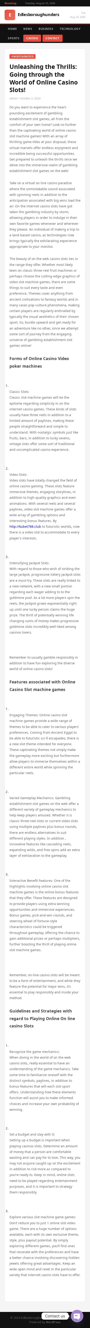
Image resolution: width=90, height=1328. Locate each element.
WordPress (53, 1322)
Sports (13, 38)
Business (46, 29)
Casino (32, 38)
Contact (52, 38)
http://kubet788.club (25, 526)
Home (12, 29)
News (27, 29)
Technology (70, 29)
